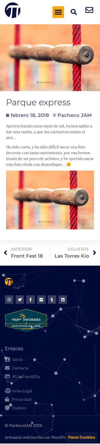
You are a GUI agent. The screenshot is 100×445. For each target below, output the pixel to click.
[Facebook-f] (30, 299)
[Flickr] (41, 299)
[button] (58, 12)
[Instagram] (9, 299)
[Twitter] (20, 299)
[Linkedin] (62, 299)
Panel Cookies (81, 437)
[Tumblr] (52, 299)
